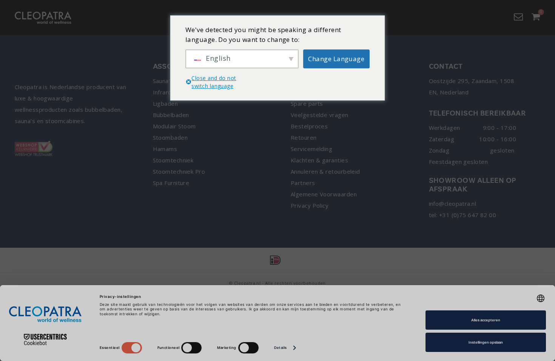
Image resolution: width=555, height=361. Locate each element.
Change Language (336, 58)
